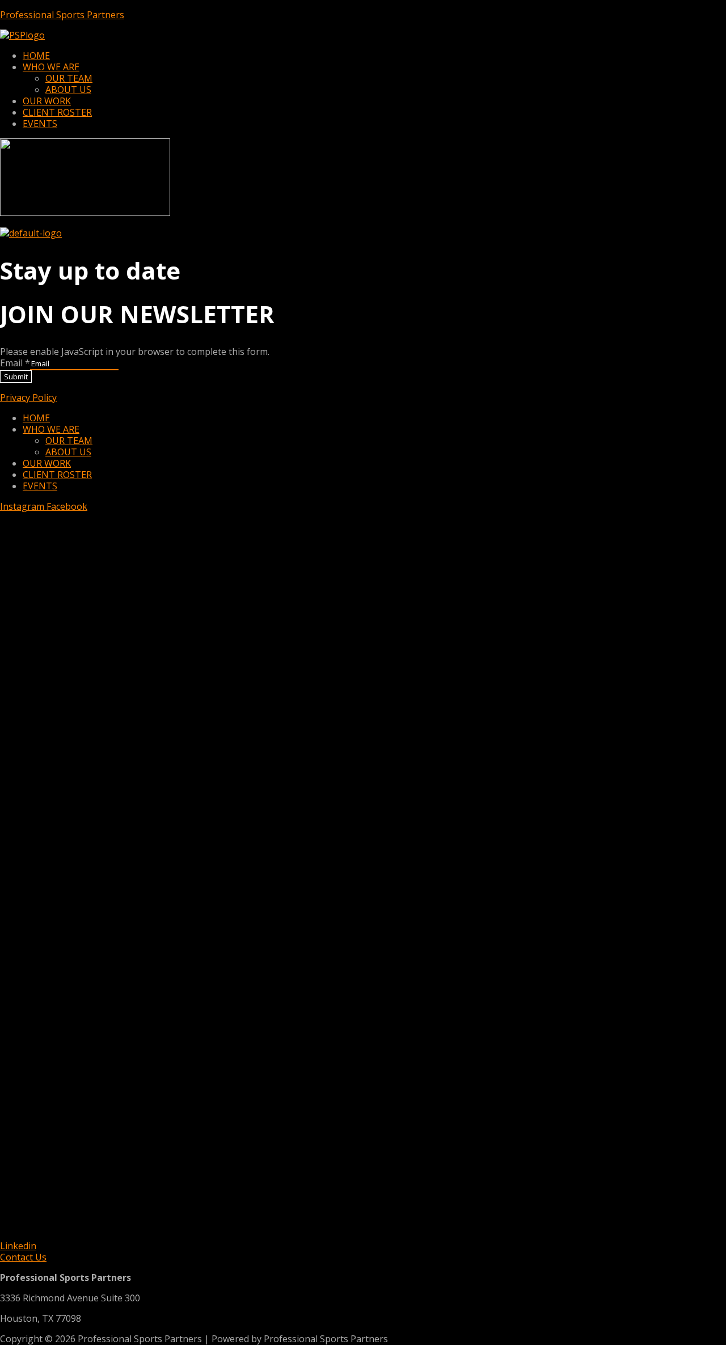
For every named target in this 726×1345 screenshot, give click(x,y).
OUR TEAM (68, 78)
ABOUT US (68, 89)
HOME (36, 55)
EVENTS (40, 123)
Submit (16, 376)
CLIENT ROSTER (57, 112)
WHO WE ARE (51, 67)
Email (15, 363)
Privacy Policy (28, 397)
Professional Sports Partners (62, 15)
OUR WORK (47, 101)
